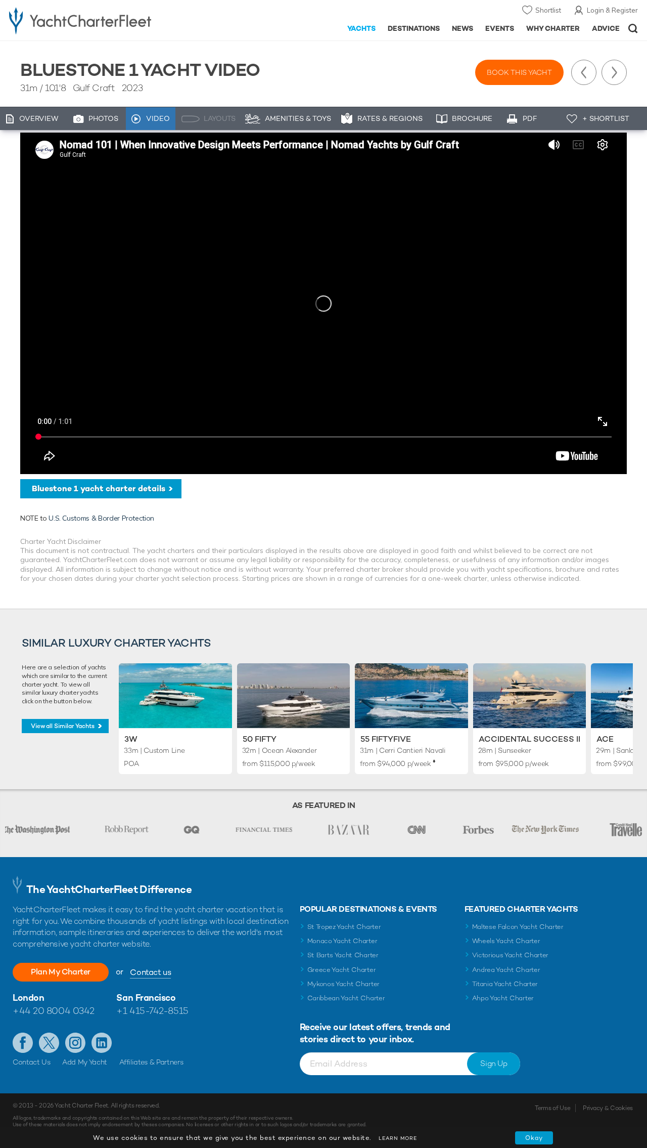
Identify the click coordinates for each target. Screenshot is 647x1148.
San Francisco (145, 997)
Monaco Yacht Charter (342, 941)
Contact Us (32, 1062)
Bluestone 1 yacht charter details (98, 488)
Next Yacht (614, 72)
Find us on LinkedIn (101, 1043)
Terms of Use (552, 1108)
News (462, 28)
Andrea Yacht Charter (506, 969)
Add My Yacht (84, 1062)
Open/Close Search (633, 28)
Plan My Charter (60, 971)
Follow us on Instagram (75, 1043)
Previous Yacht (583, 72)
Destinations (414, 28)
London (28, 997)
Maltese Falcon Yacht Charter (518, 926)
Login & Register (612, 10)
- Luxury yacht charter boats (100, 20)
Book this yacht (519, 72)
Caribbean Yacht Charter (346, 998)
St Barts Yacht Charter (343, 955)
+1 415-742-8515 (152, 1010)
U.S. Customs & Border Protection (101, 518)
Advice (606, 28)
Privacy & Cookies (608, 1108)
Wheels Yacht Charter (506, 941)
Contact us (150, 972)
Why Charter (553, 28)
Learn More (398, 1138)
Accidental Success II (529, 739)
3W (130, 739)
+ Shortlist (605, 118)
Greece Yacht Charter (341, 969)
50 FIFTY (259, 739)
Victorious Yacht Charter (510, 955)
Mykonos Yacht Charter (343, 984)
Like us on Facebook (23, 1043)
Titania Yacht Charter (505, 984)
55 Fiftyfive (385, 739)
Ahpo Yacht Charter (503, 998)
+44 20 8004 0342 (54, 1010)
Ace (605, 739)
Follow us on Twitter (49, 1043)
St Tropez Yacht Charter (344, 926)
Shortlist (548, 10)
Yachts (361, 28)
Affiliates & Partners (151, 1062)
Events (499, 28)
